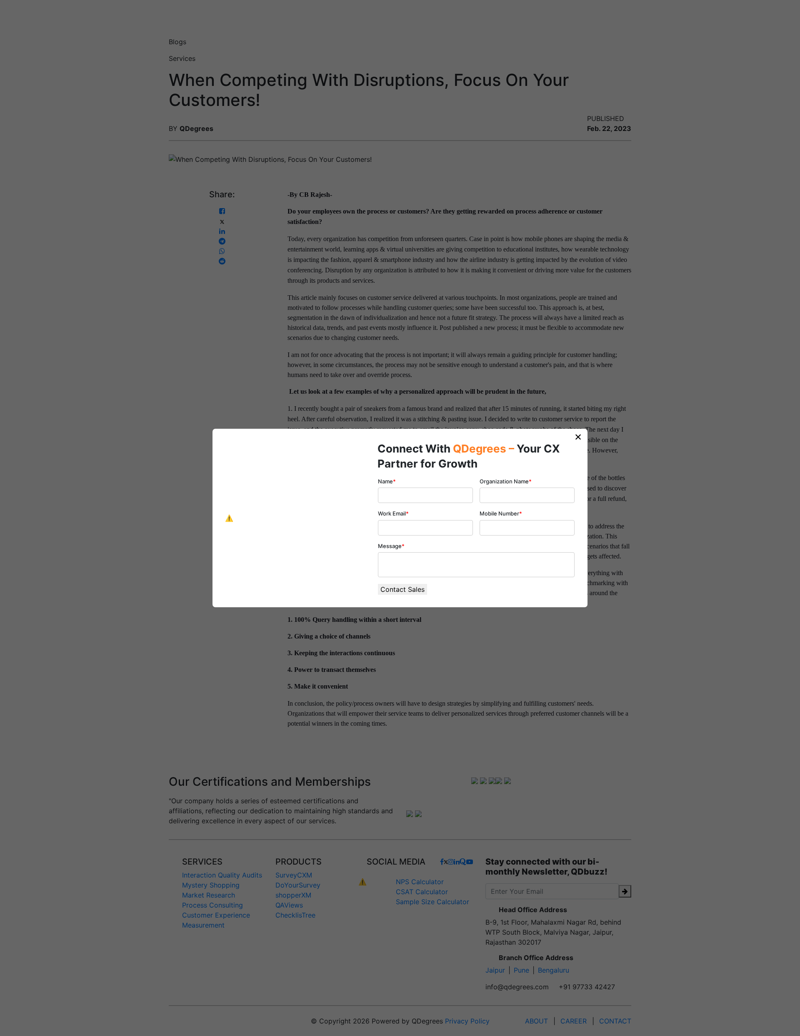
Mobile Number (501, 513)
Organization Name (506, 481)
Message (391, 546)
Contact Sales (402, 589)
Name (387, 481)
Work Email (393, 513)
